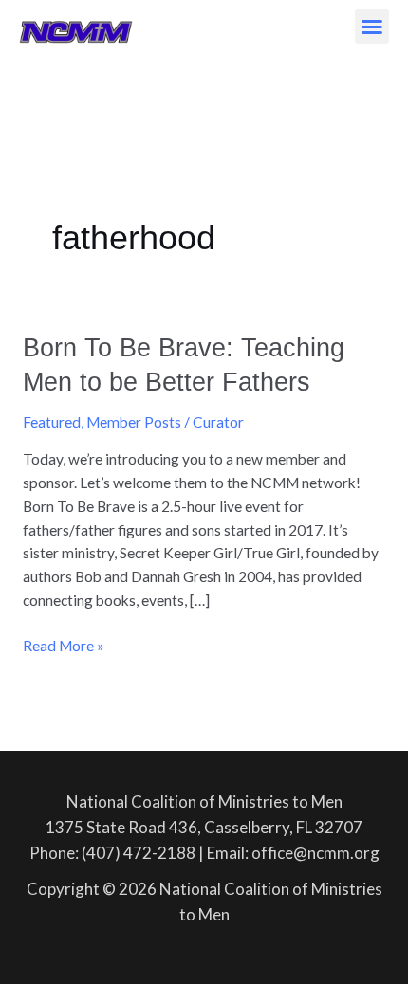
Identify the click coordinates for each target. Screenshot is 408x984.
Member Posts (133, 421)
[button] (372, 26)
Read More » (63, 644)
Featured (52, 421)
